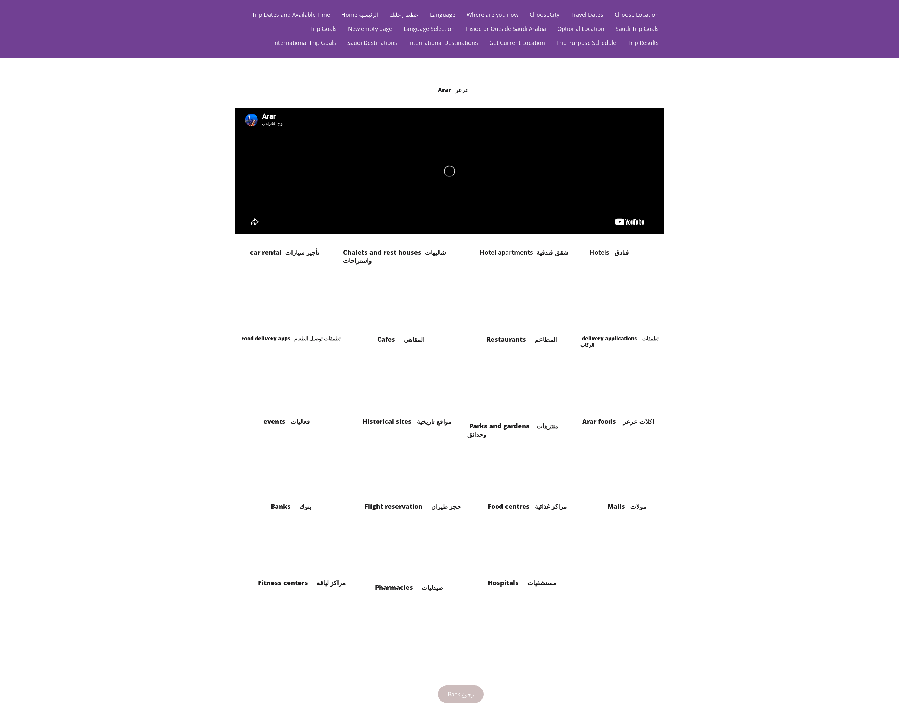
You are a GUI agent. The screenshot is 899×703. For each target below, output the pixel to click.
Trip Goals (323, 29)
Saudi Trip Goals (637, 29)
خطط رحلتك (404, 15)
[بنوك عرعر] (294, 557)
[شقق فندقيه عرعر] (518, 305)
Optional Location (580, 29)
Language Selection (429, 29)
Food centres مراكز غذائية (531, 510)
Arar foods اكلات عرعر (620, 421)
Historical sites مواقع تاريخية (407, 425)
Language (442, 15)
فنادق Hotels (608, 252)
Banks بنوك (298, 506)
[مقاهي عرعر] (406, 392)
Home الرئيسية (359, 15)
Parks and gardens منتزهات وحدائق (512, 430)
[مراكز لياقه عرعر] (298, 633)
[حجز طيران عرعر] (409, 557)
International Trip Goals (304, 43)
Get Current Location (517, 43)
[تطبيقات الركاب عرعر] (619, 388)
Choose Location (637, 15)
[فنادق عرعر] (619, 303)
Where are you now (492, 15)
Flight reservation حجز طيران (419, 506)
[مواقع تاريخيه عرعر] (409, 474)
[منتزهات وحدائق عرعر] (525, 476)
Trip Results (643, 43)
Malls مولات (631, 506)
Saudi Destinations (372, 43)
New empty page (370, 29)
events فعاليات (289, 421)
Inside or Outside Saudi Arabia (506, 29)
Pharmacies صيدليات (418, 587)
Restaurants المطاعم (523, 339)
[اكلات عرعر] (622, 476)
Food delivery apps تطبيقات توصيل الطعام (293, 338)
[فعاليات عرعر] (291, 476)
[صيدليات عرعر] (409, 634)
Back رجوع (461, 694)
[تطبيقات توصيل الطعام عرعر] (291, 390)
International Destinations (443, 43)
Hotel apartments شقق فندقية (525, 252)
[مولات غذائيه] (525, 557)
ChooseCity (544, 15)
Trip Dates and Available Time (291, 15)
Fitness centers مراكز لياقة (310, 586)
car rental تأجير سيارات (285, 252)
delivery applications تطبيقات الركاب (619, 341)
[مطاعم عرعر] (525, 392)
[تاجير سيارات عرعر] (291, 303)
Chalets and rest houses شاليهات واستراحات (394, 256)
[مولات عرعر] (623, 557)
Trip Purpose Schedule (586, 43)
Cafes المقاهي (403, 339)
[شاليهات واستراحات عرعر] (406, 305)
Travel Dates (587, 15)
